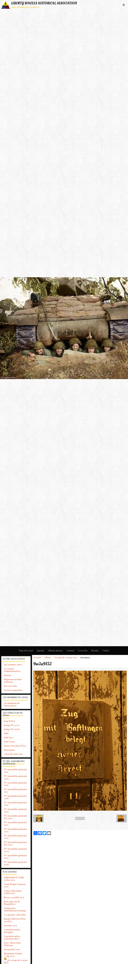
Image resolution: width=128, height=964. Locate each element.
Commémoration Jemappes (12, 931)
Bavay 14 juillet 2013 (14, 897)
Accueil (37, 657)
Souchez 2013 (10, 925)
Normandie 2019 (12, 949)
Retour (80, 818)
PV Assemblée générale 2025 (15, 856)
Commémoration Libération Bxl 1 (12, 937)
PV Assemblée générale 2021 (15, 823)
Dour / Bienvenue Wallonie (12, 944)
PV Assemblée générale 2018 (15, 797)
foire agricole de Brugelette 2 (12, 902)
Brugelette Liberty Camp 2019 (13, 955)
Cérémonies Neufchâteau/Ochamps (15, 909)
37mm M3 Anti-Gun (13, 754)
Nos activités (10, 686)
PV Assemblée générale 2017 (15, 790)
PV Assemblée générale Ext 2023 (15, 843)
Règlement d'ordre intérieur (13, 680)
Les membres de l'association (12, 704)
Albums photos (55, 650)
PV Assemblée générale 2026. (15, 863)
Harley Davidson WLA (15, 746)
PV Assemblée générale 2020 (15, 810)
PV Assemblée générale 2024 (15, 850)
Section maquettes (13, 690)
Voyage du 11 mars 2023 (65, 657)
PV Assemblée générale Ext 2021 (15, 817)
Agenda (40, 650)
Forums (94, 650)
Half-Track (9, 742)
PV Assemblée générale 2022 (15, 830)
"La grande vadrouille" (15, 915)
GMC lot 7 (9, 738)
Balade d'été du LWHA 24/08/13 (15, 920)
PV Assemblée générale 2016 (15, 784)
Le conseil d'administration (12, 670)
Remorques (9, 750)
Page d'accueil (26, 650)
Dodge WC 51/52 (12, 725)
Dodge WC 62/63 (12, 729)
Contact (70, 650)
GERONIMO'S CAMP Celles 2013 (14, 879)
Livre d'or (83, 650)
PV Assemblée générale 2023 (15, 837)
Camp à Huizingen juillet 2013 (13, 892)
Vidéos (105, 650)
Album (47, 657)
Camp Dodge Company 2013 (15, 885)
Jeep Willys (9, 721)
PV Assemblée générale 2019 (15, 804)
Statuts (7, 675)
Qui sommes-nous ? (13, 665)
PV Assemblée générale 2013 (15, 770)
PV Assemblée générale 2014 (15, 777)
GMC (6, 733)
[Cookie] (5, 959)
